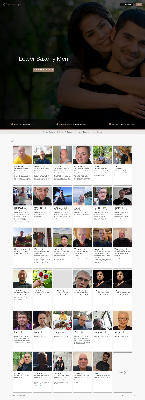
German (69, 132)
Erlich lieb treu (18, 299)
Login (139, 5)
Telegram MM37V (59, 380)
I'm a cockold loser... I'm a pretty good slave (61, 258)
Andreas (58, 208)
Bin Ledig (117, 258)
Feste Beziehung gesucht (61, 214)
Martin (117, 332)
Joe (35, 380)
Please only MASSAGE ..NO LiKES (122, 173)
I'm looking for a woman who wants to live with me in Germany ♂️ (42, 383)
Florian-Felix (20, 166)
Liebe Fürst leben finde (20, 297)
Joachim (38, 373)
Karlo (37, 332)
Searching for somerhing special (61, 382)
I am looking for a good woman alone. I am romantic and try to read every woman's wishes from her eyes (42, 260)
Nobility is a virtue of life (100, 173)
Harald (37, 166)
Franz (17, 373)
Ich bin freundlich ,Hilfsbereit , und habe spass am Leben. (22, 341)
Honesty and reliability (80, 258)
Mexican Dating (48, 132)
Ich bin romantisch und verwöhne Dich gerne (42, 255)
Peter (77, 332)
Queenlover (80, 166)
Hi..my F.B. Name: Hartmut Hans (22, 214)
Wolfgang (119, 249)
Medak (97, 208)
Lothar (57, 332)
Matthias (78, 290)
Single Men (60, 132)
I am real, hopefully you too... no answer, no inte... (82, 338)
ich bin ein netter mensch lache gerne (121, 217)
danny (117, 208)
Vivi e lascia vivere (79, 380)
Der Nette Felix (18, 173)
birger (97, 249)
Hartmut (18, 208)
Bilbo (56, 249)
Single (76, 382)
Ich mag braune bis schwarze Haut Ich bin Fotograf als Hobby (100, 218)
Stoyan (57, 290)
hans (16, 332)
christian (98, 332)
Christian (38, 208)
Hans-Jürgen (20, 249)
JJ (75, 208)
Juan (96, 373)
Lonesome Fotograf (99, 214)
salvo (77, 373)
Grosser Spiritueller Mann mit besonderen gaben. (22, 338)
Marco (57, 373)
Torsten (58, 166)
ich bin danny (118, 214)
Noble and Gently (99, 175)
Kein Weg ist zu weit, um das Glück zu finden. (42, 173)
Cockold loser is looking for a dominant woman (62, 255)
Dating (78, 132)
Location (86, 132)
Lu (115, 166)
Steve (97, 166)
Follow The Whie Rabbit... (61, 173)
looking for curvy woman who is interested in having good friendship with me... (82, 342)
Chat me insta (38, 216)
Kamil (37, 249)
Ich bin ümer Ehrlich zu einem (102, 255)
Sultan (37, 290)
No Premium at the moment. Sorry (82, 214)
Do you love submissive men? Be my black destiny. (82, 173)
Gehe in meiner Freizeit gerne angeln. (62, 217)
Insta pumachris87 (39, 214)
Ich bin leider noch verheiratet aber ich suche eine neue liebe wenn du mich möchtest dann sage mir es (102, 260)
